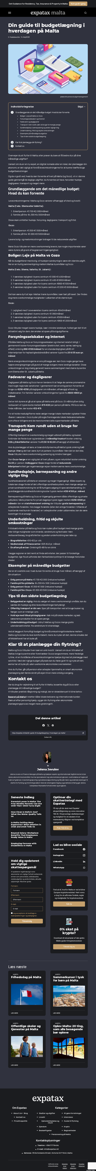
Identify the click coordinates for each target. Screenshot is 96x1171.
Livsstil (15, 974)
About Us (17, 1113)
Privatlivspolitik (20, 1121)
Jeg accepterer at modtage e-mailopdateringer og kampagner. (24, 914)
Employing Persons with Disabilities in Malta (23, 844)
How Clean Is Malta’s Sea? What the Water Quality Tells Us (26, 814)
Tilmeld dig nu (69, 947)
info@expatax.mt (48, 1149)
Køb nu (69, 904)
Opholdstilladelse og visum (50, 1122)
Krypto (67, 1126)
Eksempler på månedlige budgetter (33, 133)
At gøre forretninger (72, 1113)
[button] (9, 13)
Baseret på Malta (17, 696)
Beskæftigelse (45, 1130)
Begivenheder (70, 1130)
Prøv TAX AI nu (63, 828)
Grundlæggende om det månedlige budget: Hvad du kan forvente (42, 112)
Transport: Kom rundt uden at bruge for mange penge (40, 125)
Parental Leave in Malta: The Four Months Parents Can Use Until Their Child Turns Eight (26, 804)
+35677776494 (48, 1145)
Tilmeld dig (27, 921)
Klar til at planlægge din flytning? (28, 142)
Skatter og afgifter (47, 1113)
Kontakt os (19, 146)
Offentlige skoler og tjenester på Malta (26, 1027)
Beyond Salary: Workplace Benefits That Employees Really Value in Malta (25, 835)
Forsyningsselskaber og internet (32, 119)
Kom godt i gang (78, 3)
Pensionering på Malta (61, 1134)
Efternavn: (15, 895)
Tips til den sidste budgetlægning (33, 136)
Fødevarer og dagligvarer (29, 122)
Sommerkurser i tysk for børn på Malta (68, 978)
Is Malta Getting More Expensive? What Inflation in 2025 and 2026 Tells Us (26, 825)
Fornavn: (14, 886)
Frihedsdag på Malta (26, 977)
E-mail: (14, 904)
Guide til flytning (71, 1121)
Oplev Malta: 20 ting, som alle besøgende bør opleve (68, 1029)
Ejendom (42, 1126)
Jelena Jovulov (48, 769)
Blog (26, 1113)
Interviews (68, 1117)
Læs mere (14, 1013)
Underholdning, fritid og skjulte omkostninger (37, 130)
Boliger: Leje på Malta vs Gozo (31, 116)
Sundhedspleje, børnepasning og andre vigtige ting (39, 128)
